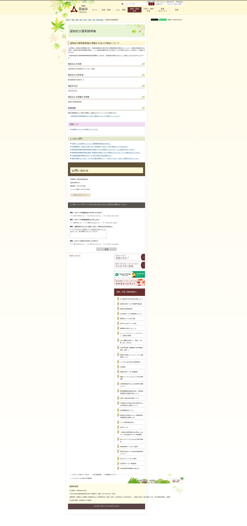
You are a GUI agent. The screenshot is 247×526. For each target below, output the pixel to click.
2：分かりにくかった (94, 216)
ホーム (94, 10)
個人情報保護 (97, 474)
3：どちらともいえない (112, 216)
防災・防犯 (106, 10)
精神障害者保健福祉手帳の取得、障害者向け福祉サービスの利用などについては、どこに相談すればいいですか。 (106, 152)
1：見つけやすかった (78, 244)
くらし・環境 (120, 10)
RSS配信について (110, 474)
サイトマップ (161, 1)
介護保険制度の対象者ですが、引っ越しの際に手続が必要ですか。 (92, 155)
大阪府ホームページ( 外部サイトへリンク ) (85, 129)
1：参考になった (77, 222)
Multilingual (179, 1)
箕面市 (68, 20)
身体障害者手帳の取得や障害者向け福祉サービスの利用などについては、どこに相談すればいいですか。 (103, 149)
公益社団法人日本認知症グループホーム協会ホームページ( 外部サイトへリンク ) (95, 116)
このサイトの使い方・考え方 (80, 474)
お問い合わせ (170, 1)
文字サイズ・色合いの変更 (174, 4)
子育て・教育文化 (148, 10)
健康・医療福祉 (134, 10)
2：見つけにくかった (94, 244)
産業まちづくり (162, 10)
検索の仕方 (159, 4)
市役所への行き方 (74, 255)
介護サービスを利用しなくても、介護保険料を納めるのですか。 (91, 143)
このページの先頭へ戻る (176, 480)
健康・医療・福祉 (77, 20)
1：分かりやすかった (78, 216)
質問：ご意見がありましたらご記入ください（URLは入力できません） (91, 226)
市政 (176, 10)
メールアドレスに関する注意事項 (82, 478)
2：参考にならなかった (92, 222)
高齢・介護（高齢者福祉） (96, 20)
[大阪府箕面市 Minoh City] (79, 9)
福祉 (85, 20)
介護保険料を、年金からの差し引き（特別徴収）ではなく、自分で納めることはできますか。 (100, 146)
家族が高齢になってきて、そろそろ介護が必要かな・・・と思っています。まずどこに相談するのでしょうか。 (105, 158)
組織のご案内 (151, 1)
